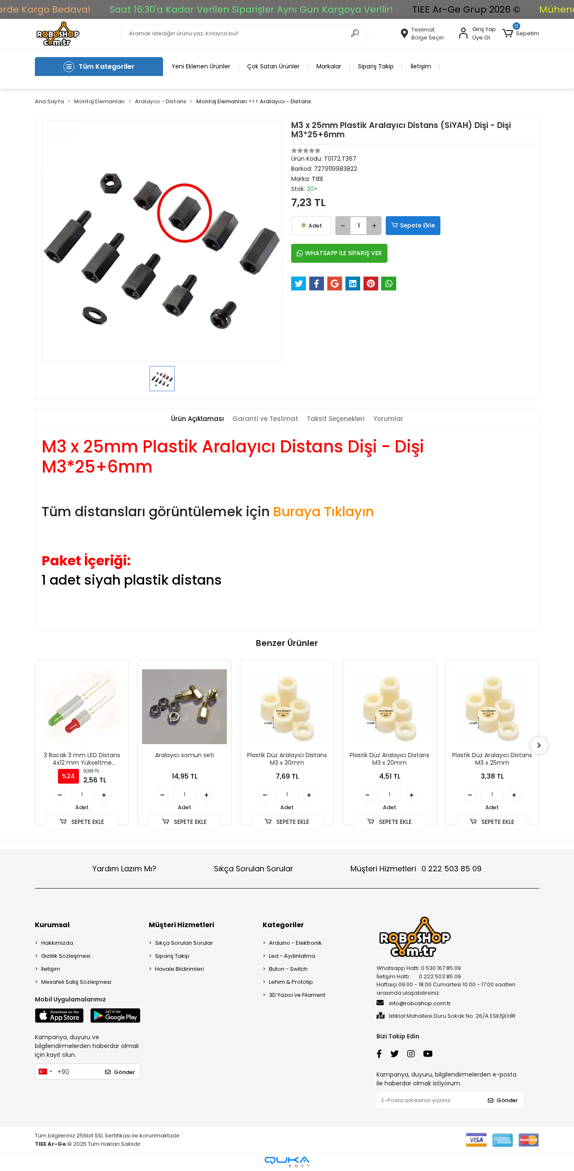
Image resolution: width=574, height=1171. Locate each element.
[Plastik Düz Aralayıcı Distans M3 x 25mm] (492, 706)
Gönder (124, 1072)
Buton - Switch (288, 969)
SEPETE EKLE (87, 822)
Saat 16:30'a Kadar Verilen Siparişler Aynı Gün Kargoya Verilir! (251, 9)
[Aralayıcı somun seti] (184, 706)
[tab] (197, 419)
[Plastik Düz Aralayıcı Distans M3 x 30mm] (287, 706)
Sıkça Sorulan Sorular (253, 868)
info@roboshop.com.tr (420, 1003)
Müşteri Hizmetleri (416, 868)
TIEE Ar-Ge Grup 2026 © (466, 9)
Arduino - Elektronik (295, 943)
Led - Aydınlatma (292, 956)
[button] (520, 33)
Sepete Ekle (417, 225)
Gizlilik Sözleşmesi (65, 956)
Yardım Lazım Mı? (124, 868)
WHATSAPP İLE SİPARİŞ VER (343, 253)
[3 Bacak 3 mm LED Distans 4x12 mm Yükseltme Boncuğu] (81, 706)
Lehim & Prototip (291, 982)
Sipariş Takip (376, 66)
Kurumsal (52, 925)
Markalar (328, 66)
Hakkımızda (57, 943)
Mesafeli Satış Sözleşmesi (76, 982)
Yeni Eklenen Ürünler (200, 66)
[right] (539, 745)
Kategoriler (283, 925)
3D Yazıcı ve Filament (297, 995)
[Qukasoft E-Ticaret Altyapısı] (287, 1162)
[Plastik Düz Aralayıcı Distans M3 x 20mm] (389, 706)
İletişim (421, 66)
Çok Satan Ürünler (273, 66)
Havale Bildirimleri (179, 969)
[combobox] (45, 1071)
